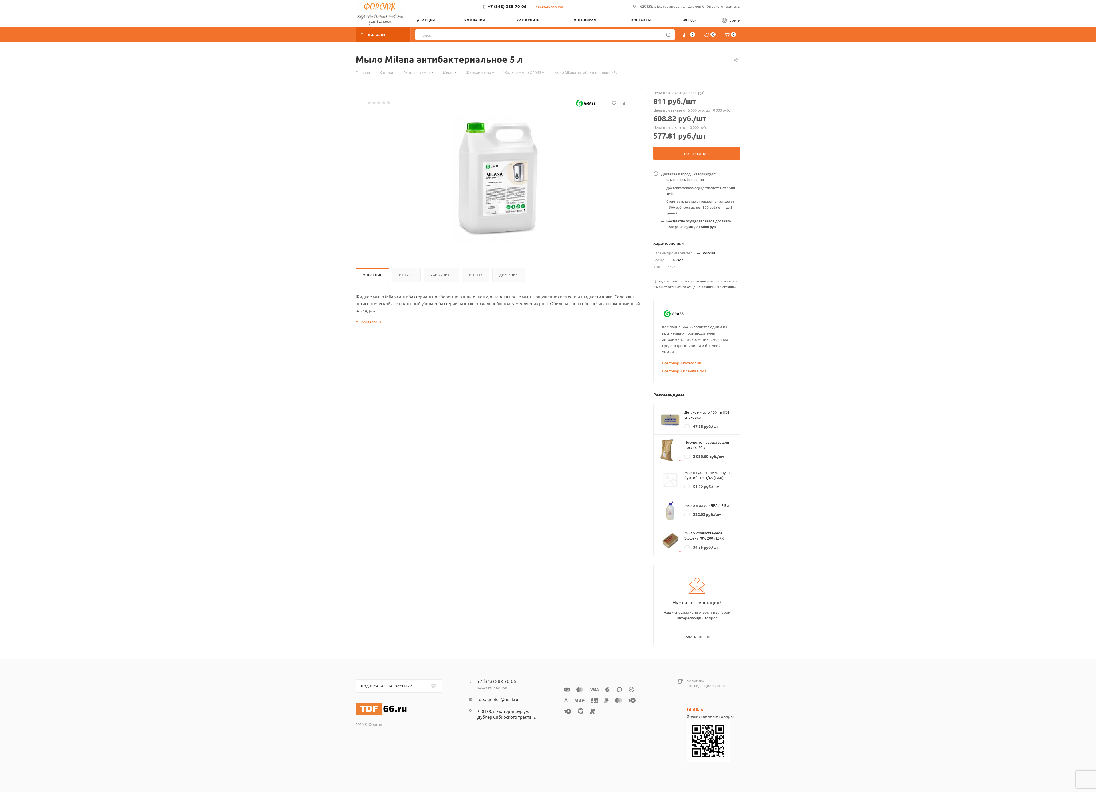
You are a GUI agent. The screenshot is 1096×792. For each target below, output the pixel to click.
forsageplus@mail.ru (497, 699)
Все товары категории (681, 362)
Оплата (476, 275)
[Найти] (668, 34)
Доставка (508, 275)
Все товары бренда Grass (684, 370)
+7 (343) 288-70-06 (507, 6)
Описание (372, 275)
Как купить (441, 275)
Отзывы (406, 275)
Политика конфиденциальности (706, 683)
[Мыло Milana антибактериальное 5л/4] (499, 179)
